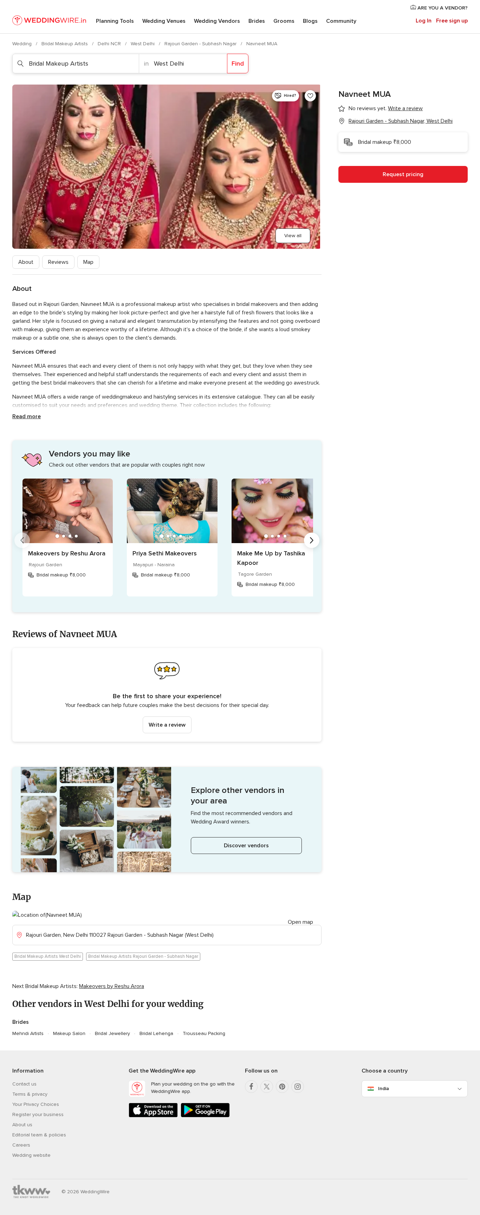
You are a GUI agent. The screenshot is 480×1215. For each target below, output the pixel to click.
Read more (26, 416)
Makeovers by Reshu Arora (66, 553)
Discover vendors (246, 845)
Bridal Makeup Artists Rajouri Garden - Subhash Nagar (143, 956)
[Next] (311, 540)
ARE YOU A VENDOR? (442, 8)
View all (292, 236)
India (383, 1089)
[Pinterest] (282, 1086)
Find (238, 63)
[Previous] (22, 540)
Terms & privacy (29, 1094)
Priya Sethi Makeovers (164, 553)
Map (88, 262)
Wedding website (31, 1155)
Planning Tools (115, 21)
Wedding (22, 44)
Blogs (310, 21)
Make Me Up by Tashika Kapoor (271, 558)
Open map (300, 922)
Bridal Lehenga (156, 1033)
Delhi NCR (110, 44)
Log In (424, 20)
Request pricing (403, 174)
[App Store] (153, 1116)
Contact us (24, 1084)
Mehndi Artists (28, 1033)
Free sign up (452, 20)
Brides (256, 21)
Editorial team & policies (39, 1135)
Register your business (38, 1114)
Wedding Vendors (217, 21)
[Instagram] (297, 1086)
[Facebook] (251, 1086)
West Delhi (143, 44)
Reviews (58, 262)
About (25, 262)
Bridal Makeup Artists (65, 44)
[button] (167, 695)
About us (22, 1125)
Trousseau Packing (204, 1033)
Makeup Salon (69, 1033)
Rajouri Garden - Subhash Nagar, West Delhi (401, 121)
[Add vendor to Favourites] (310, 95)
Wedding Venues (164, 21)
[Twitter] (266, 1086)
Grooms (283, 21)
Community (341, 21)
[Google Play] (205, 1116)
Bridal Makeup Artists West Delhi (47, 956)
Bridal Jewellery (112, 1033)
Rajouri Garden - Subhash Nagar (201, 44)
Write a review (167, 724)
